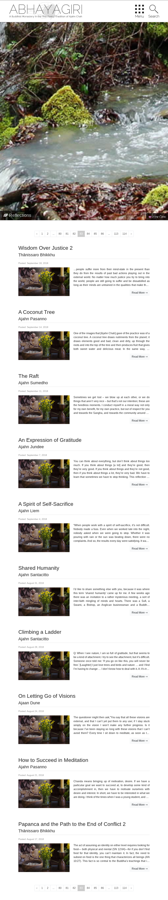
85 (95, 233)
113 (116, 233)
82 (74, 233)
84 (88, 233)
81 (67, 233)
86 (102, 233)
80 (60, 233)
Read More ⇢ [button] (139, 292)
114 (124, 233)
